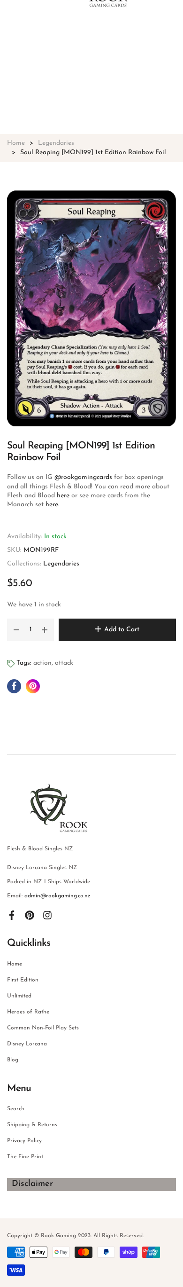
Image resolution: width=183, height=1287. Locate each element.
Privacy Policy (24, 1141)
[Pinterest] (29, 915)
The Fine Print (25, 1157)
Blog (12, 1060)
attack (64, 663)
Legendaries (61, 563)
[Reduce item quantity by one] (16, 630)
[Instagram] (47, 915)
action (42, 663)
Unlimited (19, 996)
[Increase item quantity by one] (45, 630)
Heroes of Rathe (28, 1012)
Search (15, 1109)
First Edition (22, 980)
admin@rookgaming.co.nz (57, 896)
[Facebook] (11, 915)
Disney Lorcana (27, 1044)
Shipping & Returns (32, 1125)
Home (14, 964)
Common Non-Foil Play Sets (43, 1028)
